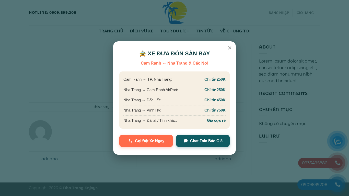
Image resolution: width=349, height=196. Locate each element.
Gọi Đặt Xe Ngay (149, 141)
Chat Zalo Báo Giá (206, 141)
